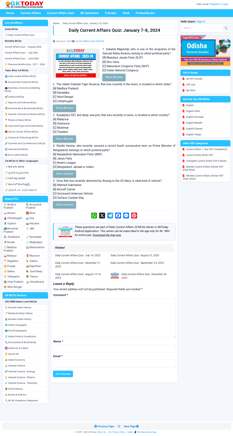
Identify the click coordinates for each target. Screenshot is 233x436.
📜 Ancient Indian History (18, 307)
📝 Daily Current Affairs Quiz (19, 35)
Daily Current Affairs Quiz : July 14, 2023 (77, 255)
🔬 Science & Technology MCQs (21, 137)
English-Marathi (193, 122)
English (189, 105)
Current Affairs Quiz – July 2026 (21, 52)
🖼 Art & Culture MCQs (16, 154)
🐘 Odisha (31, 261)
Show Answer (114, 77)
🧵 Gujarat (10, 223)
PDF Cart (190, 84)
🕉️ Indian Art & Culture (16, 348)
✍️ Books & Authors (15, 394)
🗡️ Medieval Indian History (19, 313)
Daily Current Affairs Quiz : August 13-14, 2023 (78, 276)
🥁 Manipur (10, 255)
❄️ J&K (30, 228)
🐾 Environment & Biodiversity (20, 342)
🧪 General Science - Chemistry (21, 383)
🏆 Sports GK (12, 354)
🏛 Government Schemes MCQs (21, 82)
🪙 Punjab (9, 266)
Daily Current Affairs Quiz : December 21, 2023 (77, 264)
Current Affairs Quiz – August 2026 (23, 46)
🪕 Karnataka (33, 236)
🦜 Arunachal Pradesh (33, 206)
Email (57, 356)
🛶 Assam (9, 213)
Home (10, 13)
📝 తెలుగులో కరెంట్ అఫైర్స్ (17, 184)
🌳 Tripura (32, 276)
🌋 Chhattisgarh (13, 218)
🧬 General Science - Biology (20, 371)
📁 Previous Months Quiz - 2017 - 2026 (25, 64)
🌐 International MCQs (16, 149)
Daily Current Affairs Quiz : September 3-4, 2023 (137, 262)
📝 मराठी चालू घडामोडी (15, 178)
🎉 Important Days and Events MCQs (24, 125)
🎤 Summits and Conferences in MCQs (25, 143)
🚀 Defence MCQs (14, 96)
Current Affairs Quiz (60, 13)
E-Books (110, 13)
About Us (102, 432)
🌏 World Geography (16, 330)
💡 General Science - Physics (20, 377)
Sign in (201, 21)
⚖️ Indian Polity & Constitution (20, 336)
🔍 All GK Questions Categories (21, 400)
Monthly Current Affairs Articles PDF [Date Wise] (203, 168)
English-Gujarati (193, 128)
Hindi (126, 13)
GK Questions (89, 13)
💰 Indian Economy (15, 359)
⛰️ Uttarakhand (35, 281)
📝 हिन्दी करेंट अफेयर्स (14, 167)
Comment (60, 295)
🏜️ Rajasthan (33, 266)
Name (58, 341)
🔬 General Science (15, 365)
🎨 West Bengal (13, 286)
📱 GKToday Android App (145, 432)
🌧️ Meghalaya (34, 242)
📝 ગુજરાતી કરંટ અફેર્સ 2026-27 (21, 190)
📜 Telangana (11, 276)
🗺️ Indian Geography (16, 325)
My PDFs (190, 90)
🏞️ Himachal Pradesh (11, 230)
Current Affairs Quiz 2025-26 (89, 41)
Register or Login (219, 4)
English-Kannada (194, 117)
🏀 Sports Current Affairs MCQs (21, 131)
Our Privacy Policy (116, 432)
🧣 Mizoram (33, 255)
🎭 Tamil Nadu (34, 271)
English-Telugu (193, 134)
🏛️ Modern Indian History (18, 319)
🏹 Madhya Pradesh (10, 249)
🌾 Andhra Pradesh (10, 206)
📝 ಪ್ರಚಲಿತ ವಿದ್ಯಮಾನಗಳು (17, 172)
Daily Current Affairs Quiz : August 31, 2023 (134, 255)
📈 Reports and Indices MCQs (20, 102)
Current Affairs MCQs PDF (199, 155)
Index (130, 432)
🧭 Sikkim (9, 271)
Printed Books (145, 13)
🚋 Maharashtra (35, 247)
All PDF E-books (193, 78)
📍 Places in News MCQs (18, 120)
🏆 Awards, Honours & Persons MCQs (25, 114)
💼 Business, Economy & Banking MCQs (22, 89)
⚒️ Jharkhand (12, 236)
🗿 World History (14, 388)
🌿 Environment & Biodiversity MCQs (24, 108)
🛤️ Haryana (32, 223)
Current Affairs (30, 13)
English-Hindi (192, 111)
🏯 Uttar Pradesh (13, 281)
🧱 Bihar (30, 213)
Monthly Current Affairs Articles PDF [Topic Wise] (203, 177)
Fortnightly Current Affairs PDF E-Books (205, 161)
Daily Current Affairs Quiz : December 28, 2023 (144, 276)
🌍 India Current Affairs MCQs (20, 76)
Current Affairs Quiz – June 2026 (22, 58)
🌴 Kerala (9, 242)
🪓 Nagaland (11, 261)
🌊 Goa (30, 218)
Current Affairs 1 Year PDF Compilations (206, 149)
